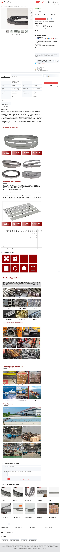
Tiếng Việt (51, 546)
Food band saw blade (18, 527)
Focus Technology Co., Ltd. (23, 548)
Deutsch (28, 546)
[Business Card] (57, 78)
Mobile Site (50, 545)
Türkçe (48, 546)
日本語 (40, 546)
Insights (54, 545)
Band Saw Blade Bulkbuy (33, 540)
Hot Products (7, 545)
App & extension (48, 4)
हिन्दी (42, 546)
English (8, 546)
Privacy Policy (44, 548)
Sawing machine (3, 529)
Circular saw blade (32, 527)
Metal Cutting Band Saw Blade (14, 540)
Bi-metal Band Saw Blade (23, 6)
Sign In (36, 70)
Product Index (46, 545)
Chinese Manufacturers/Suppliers (19, 545)
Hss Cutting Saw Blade (5, 540)
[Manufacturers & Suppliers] (6, 2)
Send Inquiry (51, 82)
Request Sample (51, 21)
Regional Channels (41, 545)
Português (14, 546)
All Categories (4, 4)
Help (42, 4)
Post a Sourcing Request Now (28, 479)
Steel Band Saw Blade (24, 540)
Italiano (25, 546)
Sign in (58, 2)
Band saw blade (3, 525)
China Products (12, 545)
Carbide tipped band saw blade (49, 525)
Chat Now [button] (51, 85)
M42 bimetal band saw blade (19, 525)
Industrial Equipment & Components (8, 6)
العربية (35, 546)
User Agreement (35, 548)
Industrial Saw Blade (16, 6)
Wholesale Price (31, 545)
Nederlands (31, 546)
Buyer (38, 4)
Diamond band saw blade (4, 527)
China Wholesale (26, 545)
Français (18, 546)
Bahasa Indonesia (56, 546)
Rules (58, 4)
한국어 (37, 546)
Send (9, 479)
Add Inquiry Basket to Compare (17, 34)
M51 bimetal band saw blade (34, 525)
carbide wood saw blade (48, 527)
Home (1, 6)
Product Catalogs (14, 523)
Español (11, 546)
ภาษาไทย (45, 546)
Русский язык (21, 546)
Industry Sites (36, 545)
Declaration (39, 548)
